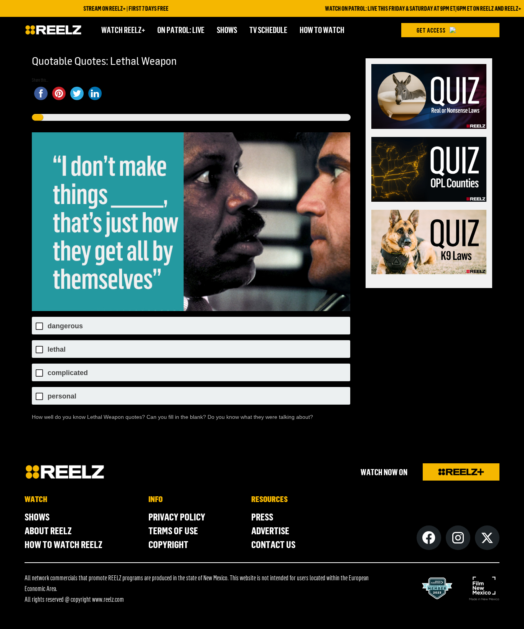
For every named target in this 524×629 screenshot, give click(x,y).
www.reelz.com (108, 599)
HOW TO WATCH (322, 30)
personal (62, 396)
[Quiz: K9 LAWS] (428, 243)
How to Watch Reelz (63, 544)
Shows (37, 516)
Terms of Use (173, 530)
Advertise (270, 530)
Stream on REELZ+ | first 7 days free (109, 8)
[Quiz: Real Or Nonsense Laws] (428, 97)
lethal (57, 349)
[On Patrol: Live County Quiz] (428, 170)
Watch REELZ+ (123, 30)
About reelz (48, 530)
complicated (68, 373)
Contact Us (273, 544)
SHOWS (227, 30)
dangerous (65, 326)
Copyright (168, 544)
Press (262, 516)
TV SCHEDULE (268, 30)
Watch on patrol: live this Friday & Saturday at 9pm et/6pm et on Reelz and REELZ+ (406, 8)
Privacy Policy (176, 516)
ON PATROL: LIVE (180, 30)
